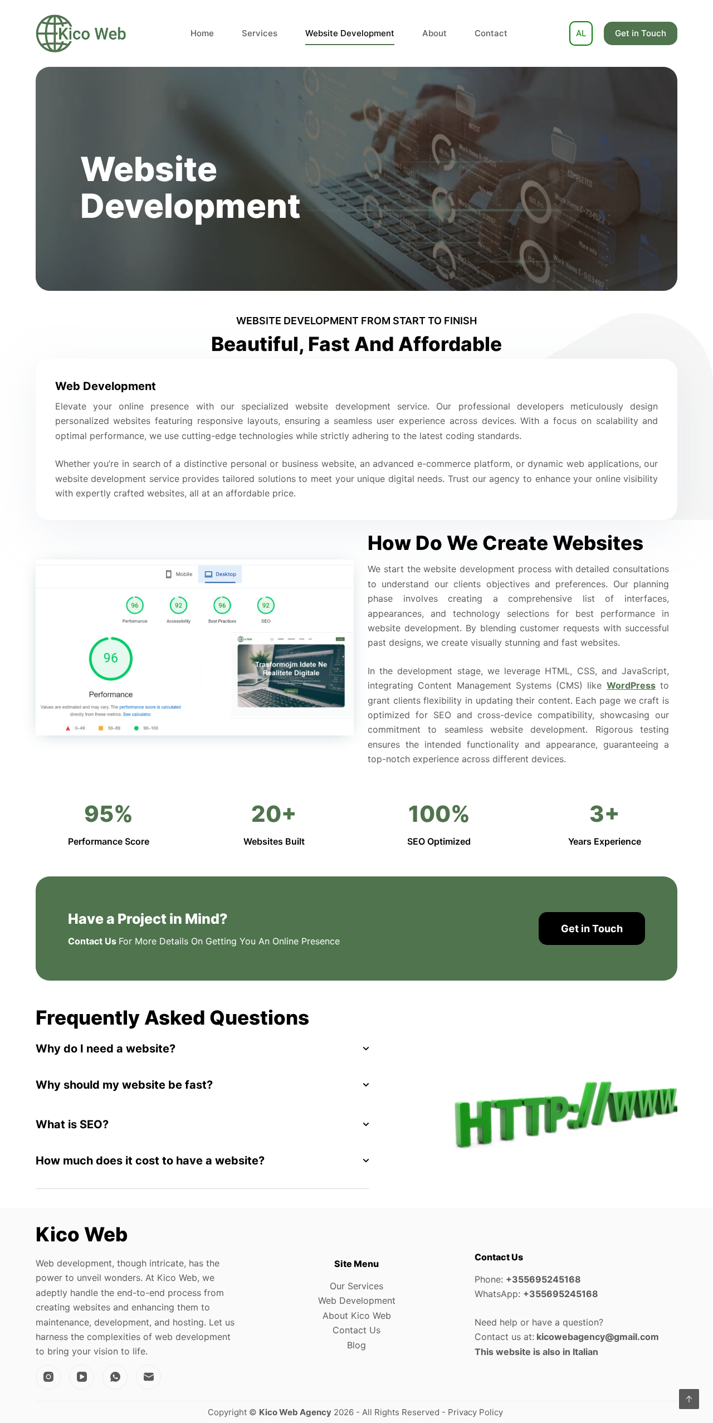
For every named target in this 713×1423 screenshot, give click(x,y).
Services (259, 33)
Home (202, 33)
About (434, 33)
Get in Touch (640, 33)
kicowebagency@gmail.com (597, 1336)
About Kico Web (357, 1315)
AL (581, 33)
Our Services (356, 1286)
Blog (356, 1345)
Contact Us (356, 1330)
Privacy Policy (476, 1412)
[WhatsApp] (115, 1377)
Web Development (356, 1300)
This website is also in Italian (536, 1351)
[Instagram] (48, 1377)
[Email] (148, 1377)
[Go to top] (689, 1399)
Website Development (349, 33)
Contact (491, 33)
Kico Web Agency (295, 1412)
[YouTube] (81, 1377)
